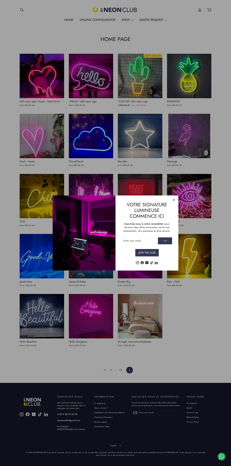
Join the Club (147, 252)
